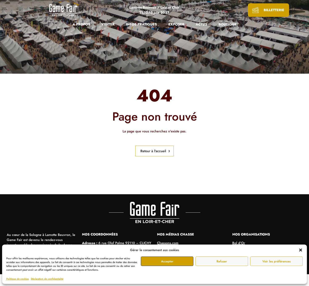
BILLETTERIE (274, 10)
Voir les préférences (276, 261)
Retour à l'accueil (153, 151)
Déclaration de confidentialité (47, 279)
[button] (300, 250)
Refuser (222, 261)
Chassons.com (167, 243)
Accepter (167, 261)
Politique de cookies (17, 279)
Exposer (176, 24)
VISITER (108, 24)
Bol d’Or (238, 243)
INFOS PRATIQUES (141, 24)
